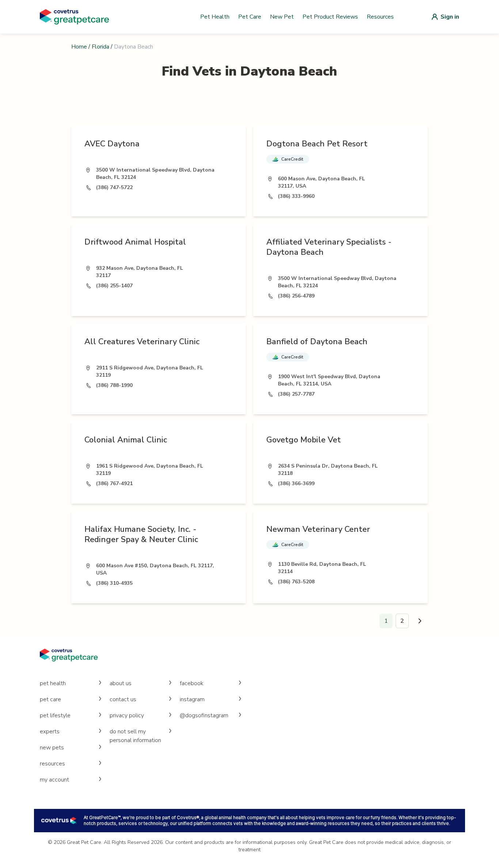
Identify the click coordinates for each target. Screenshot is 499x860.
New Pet (282, 17)
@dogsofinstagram (204, 715)
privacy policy (127, 715)
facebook (191, 683)
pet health (53, 683)
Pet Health (214, 17)
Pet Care (249, 17)
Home (79, 47)
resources (52, 764)
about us (121, 683)
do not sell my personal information (135, 735)
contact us (123, 699)
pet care (50, 699)
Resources (380, 17)
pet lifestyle (55, 715)
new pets (52, 748)
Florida (100, 47)
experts (50, 731)
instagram (192, 699)
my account (54, 780)
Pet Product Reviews (330, 17)
